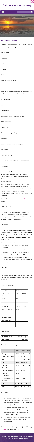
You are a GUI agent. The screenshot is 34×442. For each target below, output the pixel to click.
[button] (32, 1)
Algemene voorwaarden (27, 436)
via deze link (22, 198)
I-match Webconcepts (23, 438)
